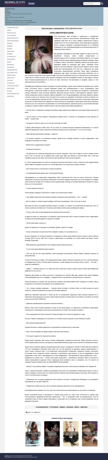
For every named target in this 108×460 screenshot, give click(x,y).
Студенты (10, 83)
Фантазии (10, 88)
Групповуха (54, 407)
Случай (9, 80)
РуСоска (7, 15)
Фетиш (9, 91)
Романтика (11, 75)
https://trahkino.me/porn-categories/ (14, 17)
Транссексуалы (13, 86)
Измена (62, 407)
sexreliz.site (7, 455)
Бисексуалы (11, 33)
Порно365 (8, 12)
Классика (69, 407)
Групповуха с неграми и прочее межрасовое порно (18, 13)
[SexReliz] (15, 5)
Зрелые (9, 43)
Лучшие (31, 3)
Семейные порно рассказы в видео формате (17, 24)
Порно (7, 10)
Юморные (10, 96)
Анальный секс (42, 407)
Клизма (10, 54)
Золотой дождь (13, 41)
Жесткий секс (12, 72)
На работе (10, 67)
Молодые (10, 64)
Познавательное (13, 93)
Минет (77, 407)
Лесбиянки (11, 59)
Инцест (9, 48)
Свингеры (83, 407)
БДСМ (9, 30)
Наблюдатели (12, 70)
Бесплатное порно (10, 8)
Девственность (12, 38)
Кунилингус (11, 56)
